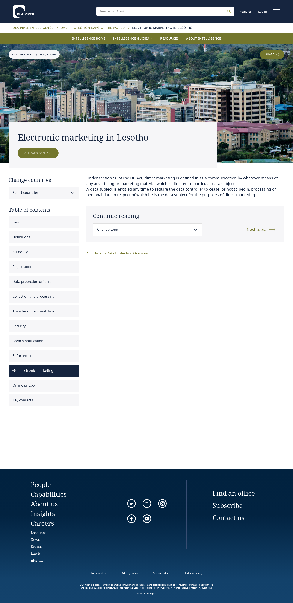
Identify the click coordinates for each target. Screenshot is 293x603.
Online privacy (24, 385)
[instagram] (162, 503)
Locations (38, 532)
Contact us (229, 517)
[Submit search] (229, 11)
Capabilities (49, 494)
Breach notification (27, 341)
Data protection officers (31, 281)
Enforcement (23, 355)
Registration (22, 266)
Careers (42, 523)
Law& (35, 553)
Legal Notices (141, 587)
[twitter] (147, 503)
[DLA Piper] (23, 10)
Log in (262, 11)
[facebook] (131, 518)
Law (15, 222)
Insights (43, 513)
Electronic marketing (36, 370)
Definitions (21, 237)
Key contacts (22, 400)
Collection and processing (33, 296)
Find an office (234, 493)
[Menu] (276, 11)
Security (19, 326)
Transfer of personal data (33, 311)
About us (44, 504)
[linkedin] (131, 503)
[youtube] (147, 518)
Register (245, 11)
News (35, 539)
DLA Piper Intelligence (33, 28)
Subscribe (228, 505)
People (41, 484)
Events (36, 546)
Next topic (256, 229)
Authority (20, 252)
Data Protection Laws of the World (93, 28)
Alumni (37, 560)
